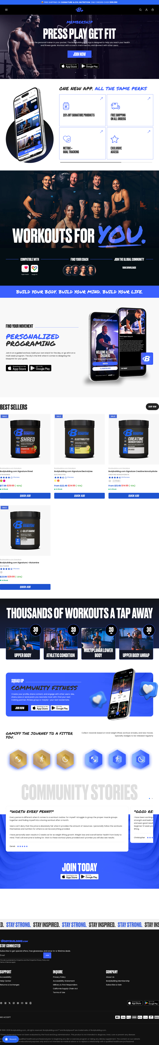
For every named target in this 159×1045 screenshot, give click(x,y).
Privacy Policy (41, 960)
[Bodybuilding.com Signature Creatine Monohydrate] (133, 439)
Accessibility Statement (64, 981)
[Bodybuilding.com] (79, 9)
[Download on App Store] (69, 66)
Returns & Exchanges (9, 984)
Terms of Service (5, 962)
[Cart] (152, 9)
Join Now (79, 54)
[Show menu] (6, 9)
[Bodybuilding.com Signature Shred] (25, 439)
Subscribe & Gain (114, 984)
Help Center (5, 981)
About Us (110, 977)
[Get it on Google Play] (89, 66)
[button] (149, 798)
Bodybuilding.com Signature (10, 468)
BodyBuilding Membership (118, 981)
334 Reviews (125, 477)
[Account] (146, 9)
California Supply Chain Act (65, 988)
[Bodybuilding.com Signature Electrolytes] (79, 439)
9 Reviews (16, 477)
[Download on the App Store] (134, 1002)
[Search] (140, 9)
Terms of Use (59, 992)
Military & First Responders (65, 984)
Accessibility (5, 977)
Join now (19, 708)
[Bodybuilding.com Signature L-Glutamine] (25, 530)
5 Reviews (16, 569)
